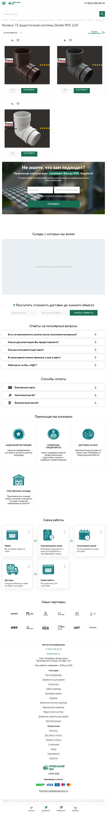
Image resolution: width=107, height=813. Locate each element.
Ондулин (53, 698)
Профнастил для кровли (53, 679)
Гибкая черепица (53, 689)
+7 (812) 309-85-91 (94, 3)
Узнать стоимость (83, 313)
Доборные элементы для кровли (53, 716)
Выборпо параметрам (94, 32)
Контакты (53, 730)
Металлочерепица (53, 675)
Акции (53, 749)
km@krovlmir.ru (53, 654)
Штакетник (53, 684)
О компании (53, 744)
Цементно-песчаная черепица (53, 702)
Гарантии (53, 758)
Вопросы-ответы (53, 740)
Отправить (53, 204)
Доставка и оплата (53, 735)
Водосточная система (53, 712)
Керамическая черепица (53, 707)
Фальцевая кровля (53, 693)
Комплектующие (53, 721)
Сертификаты (53, 753)
